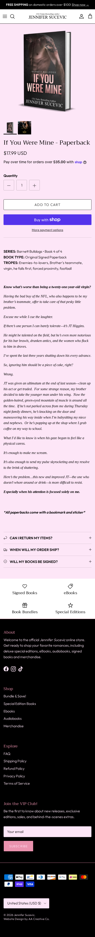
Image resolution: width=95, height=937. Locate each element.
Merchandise (14, 726)
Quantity (10, 175)
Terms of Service (17, 783)
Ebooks (9, 711)
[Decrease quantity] (9, 185)
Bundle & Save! (15, 696)
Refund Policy (14, 768)
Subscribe (18, 846)
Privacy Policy (14, 776)
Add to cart (47, 204)
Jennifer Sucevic (24, 915)
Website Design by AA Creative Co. (26, 919)
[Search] (14, 16)
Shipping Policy (15, 761)
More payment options (47, 230)
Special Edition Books (20, 703)
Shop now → (80, 5)
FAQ (7, 753)
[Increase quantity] (34, 185)
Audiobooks (13, 718)
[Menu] (5, 16)
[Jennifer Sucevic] (47, 16)
